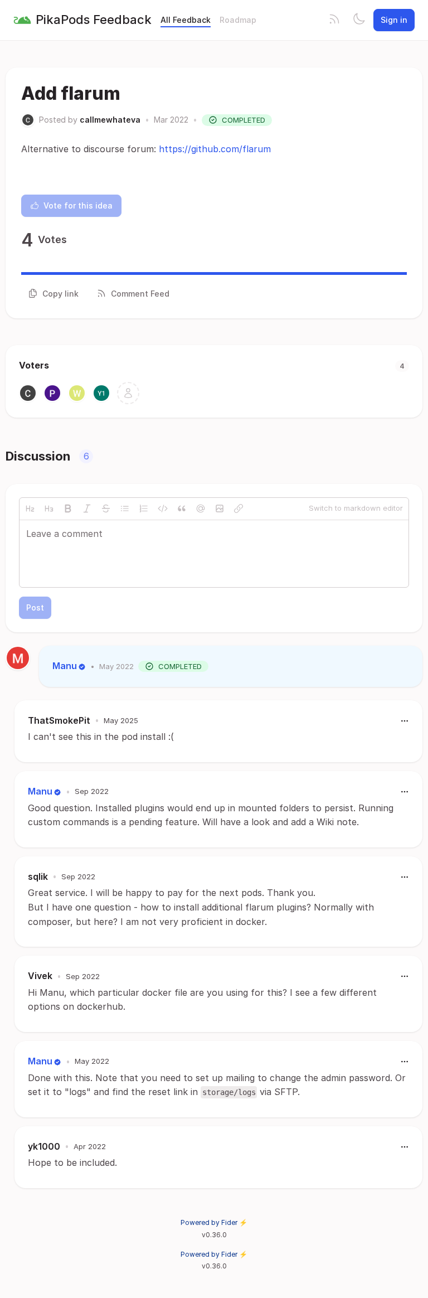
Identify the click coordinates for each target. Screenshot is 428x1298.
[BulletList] (124, 508)
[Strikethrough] (106, 508)
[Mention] (200, 508)
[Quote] (181, 508)
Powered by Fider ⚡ (214, 1222)
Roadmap (238, 20)
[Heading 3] (49, 508)
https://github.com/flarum (215, 148)
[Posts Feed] (334, 20)
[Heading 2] (30, 508)
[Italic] (87, 508)
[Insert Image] (219, 508)
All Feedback (185, 20)
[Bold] (68, 508)
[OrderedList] (143, 508)
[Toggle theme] (359, 20)
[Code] (162, 508)
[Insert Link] (238, 508)
